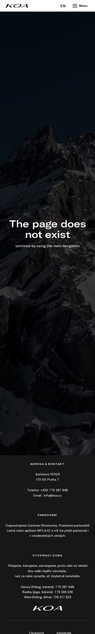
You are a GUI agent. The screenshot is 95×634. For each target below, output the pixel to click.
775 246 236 (63, 592)
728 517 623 (62, 597)
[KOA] (17, 6)
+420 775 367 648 (54, 490)
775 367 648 (64, 587)
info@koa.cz (53, 495)
